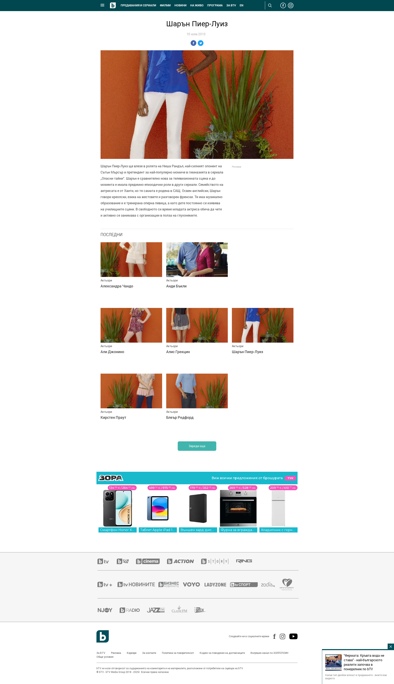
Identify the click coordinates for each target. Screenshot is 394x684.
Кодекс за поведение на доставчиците (222, 653)
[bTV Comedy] (126, 561)
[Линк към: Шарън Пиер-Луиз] (262, 339)
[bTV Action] (184, 561)
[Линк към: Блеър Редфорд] (197, 404)
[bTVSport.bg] (245, 584)
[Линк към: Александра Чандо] (131, 273)
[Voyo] (193, 584)
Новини (180, 5)
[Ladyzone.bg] (217, 584)
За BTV (100, 653)
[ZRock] (204, 610)
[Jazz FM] (159, 610)
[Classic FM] (183, 610)
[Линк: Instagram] (280, 636)
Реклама (116, 653)
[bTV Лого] (102, 636)
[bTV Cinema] (151, 561)
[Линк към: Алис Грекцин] (197, 339)
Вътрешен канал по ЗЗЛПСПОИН (269, 653)
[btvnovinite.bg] (137, 584)
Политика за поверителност (178, 653)
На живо (197, 5)
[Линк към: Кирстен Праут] (131, 404)
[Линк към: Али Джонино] (131, 339)
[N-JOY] (108, 610)
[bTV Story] (218, 561)
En (241, 5)
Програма (215, 5)
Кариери (131, 653)
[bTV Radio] (133, 610)
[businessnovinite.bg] (170, 584)
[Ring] (248, 561)
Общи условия (104, 656)
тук (290, 478)
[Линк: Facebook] (272, 636)
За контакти (149, 653)
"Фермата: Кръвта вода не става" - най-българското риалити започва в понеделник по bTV (364, 662)
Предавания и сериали (138, 5)
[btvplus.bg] (107, 584)
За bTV (231, 5)
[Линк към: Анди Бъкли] (197, 273)
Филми (165, 5)
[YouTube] (291, 636)
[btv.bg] (107, 561)
